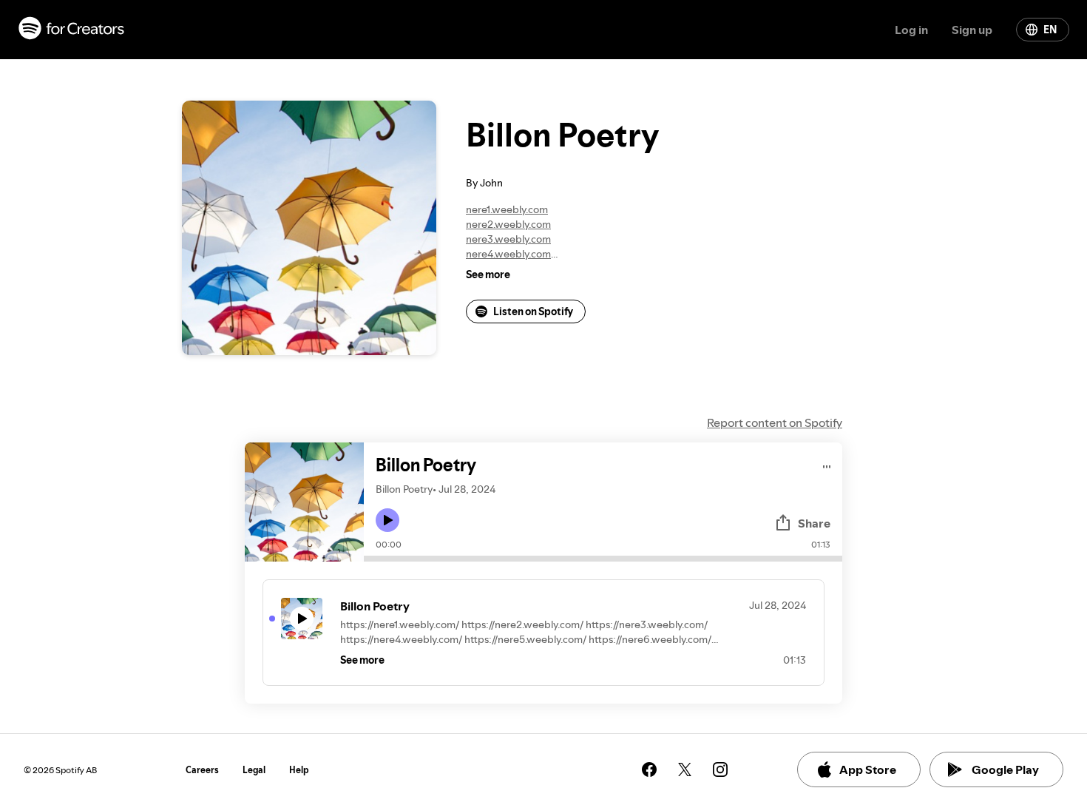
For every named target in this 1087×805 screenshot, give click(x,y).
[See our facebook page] (649, 769)
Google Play (1005, 769)
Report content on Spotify (774, 422)
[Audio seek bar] (603, 559)
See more (488, 274)
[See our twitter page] (685, 769)
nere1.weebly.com (507, 209)
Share (814, 523)
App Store (867, 769)
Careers (202, 770)
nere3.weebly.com (508, 239)
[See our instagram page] (720, 769)
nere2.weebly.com (508, 224)
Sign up (972, 29)
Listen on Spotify (533, 311)
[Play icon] (387, 520)
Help (299, 770)
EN (1050, 29)
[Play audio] (827, 464)
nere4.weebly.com (508, 253)
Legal (254, 770)
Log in (911, 29)
